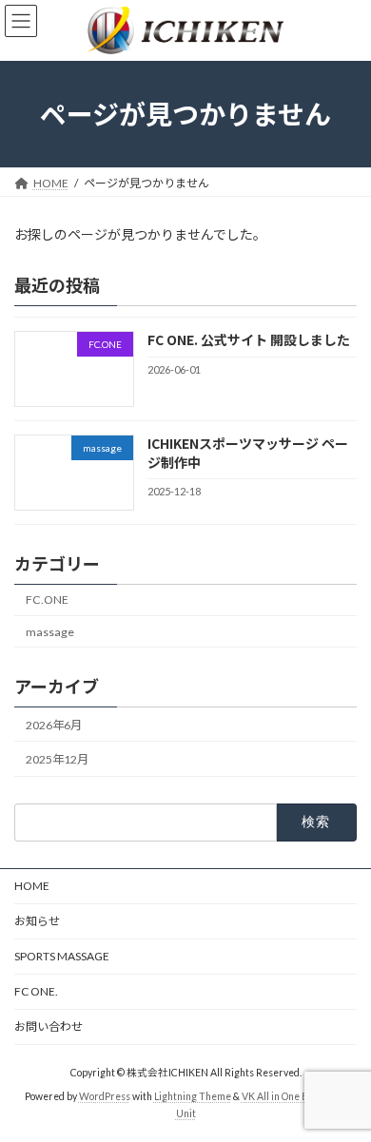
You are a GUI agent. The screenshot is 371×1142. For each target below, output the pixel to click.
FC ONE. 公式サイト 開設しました (248, 339)
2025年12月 (57, 759)
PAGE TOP (343, 1088)
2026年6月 (54, 725)
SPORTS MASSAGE (61, 956)
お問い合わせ (48, 1026)
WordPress (104, 1096)
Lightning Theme (192, 1096)
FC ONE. (36, 991)
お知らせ (37, 921)
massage (50, 631)
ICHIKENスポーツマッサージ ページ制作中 (247, 453)
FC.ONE (47, 599)
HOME (31, 886)
